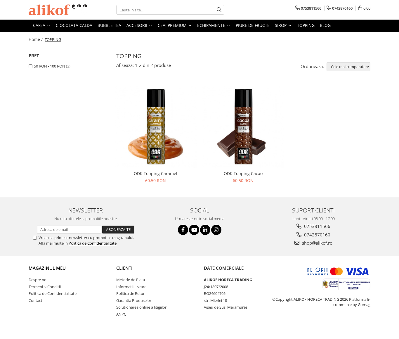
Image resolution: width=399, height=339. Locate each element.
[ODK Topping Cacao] (243, 127)
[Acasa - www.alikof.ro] (58, 9)
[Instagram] (216, 230)
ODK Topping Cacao (243, 173)
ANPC (121, 314)
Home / (36, 39)
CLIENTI (124, 268)
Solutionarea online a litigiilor (141, 307)
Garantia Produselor (133, 300)
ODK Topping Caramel (155, 173)
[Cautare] (219, 10)
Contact (35, 300)
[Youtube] (194, 230)
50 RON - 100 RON (49, 66)
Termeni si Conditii (45, 286)
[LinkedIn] (205, 230)
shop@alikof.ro (316, 243)
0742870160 (316, 235)
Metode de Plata (130, 279)
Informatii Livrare (131, 286)
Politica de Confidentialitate (93, 243)
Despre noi (38, 279)
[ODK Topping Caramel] (156, 127)
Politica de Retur (130, 293)
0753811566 (316, 226)
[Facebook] (183, 230)
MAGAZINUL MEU (47, 268)
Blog (325, 25)
